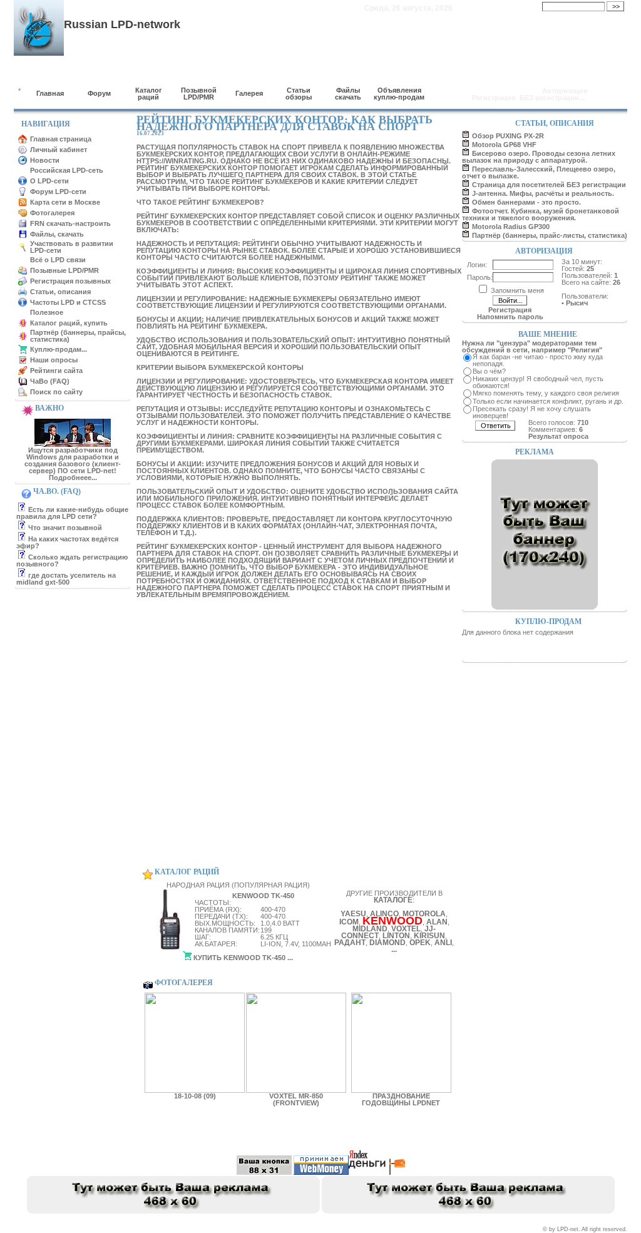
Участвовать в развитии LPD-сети (71, 247)
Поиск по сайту (56, 392)
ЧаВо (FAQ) (49, 381)
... (394, 949)
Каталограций (148, 93)
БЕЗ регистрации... (552, 97)
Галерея (249, 93)
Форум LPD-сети (58, 191)
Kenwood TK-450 (263, 895)
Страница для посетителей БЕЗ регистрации (549, 184)
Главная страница (60, 139)
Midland (369, 928)
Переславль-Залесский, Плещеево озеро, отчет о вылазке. (538, 172)
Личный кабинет (58, 149)
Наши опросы (54, 360)
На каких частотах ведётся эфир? (67, 542)
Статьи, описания (60, 291)
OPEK (420, 942)
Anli (443, 942)
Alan (437, 922)
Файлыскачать (348, 93)
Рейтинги (394, 1135)
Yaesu (353, 913)
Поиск (455, 1135)
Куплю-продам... (58, 349)
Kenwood (392, 920)
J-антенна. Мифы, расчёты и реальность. (543, 193)
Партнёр (123, 1135)
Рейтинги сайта (56, 370)
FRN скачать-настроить (70, 223)
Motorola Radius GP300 (511, 226)
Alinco (384, 913)
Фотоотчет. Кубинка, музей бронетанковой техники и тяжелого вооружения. (540, 214)
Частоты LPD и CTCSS (68, 302)
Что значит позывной (65, 527)
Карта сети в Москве (65, 202)
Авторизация (564, 91)
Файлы (308, 1135)
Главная (50, 93)
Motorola (424, 913)
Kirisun (429, 935)
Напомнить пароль (510, 316)
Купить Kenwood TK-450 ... (242, 957)
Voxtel (406, 928)
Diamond (387, 942)
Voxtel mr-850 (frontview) (296, 1099)
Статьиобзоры (298, 93)
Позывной (200, 1135)
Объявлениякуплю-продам (399, 93)
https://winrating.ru (176, 161)
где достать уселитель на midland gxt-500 (66, 578)
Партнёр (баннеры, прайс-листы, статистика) (549, 235)
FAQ (427, 1135)
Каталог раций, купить (69, 323)
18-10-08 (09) (195, 1096)
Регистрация (493, 97)
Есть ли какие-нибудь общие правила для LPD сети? (72, 513)
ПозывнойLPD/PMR (199, 93)
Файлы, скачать (57, 234)
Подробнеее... (73, 477)
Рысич (577, 303)
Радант (350, 942)
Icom (349, 922)
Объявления (349, 1135)
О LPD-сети (49, 181)
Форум (99, 93)
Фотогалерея (52, 213)
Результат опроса (558, 436)
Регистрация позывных (70, 281)
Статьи (238, 1135)
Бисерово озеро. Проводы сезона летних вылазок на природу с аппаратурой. (538, 157)
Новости (44, 160)
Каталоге (393, 900)
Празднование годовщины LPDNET (401, 1099)
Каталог (161, 1135)
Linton (396, 935)
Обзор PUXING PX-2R (508, 136)
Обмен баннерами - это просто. (526, 202)
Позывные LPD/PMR (64, 270)
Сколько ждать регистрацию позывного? (72, 560)
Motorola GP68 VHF (504, 144)
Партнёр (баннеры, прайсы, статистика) (78, 336)
